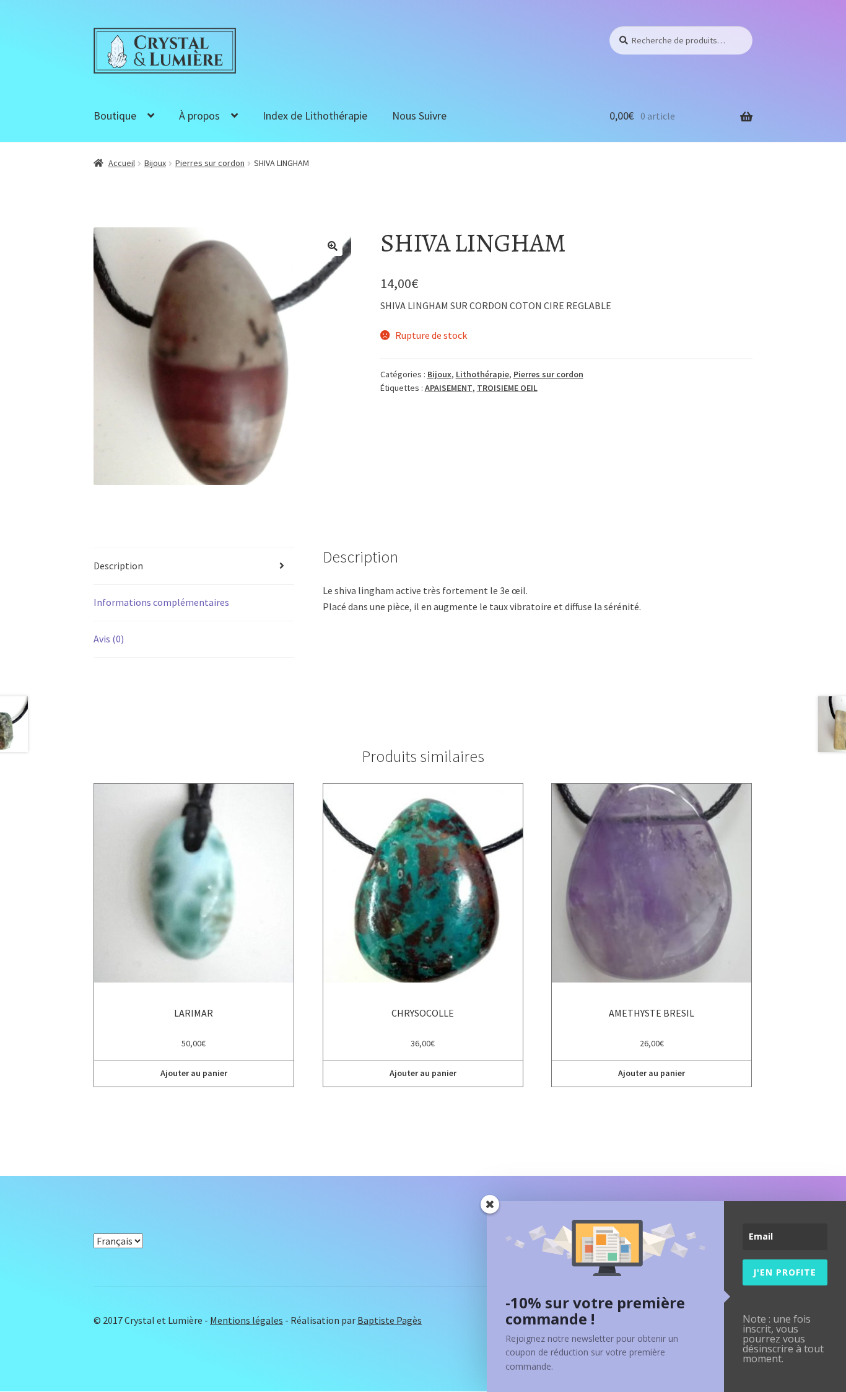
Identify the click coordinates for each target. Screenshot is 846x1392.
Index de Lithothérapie (315, 115)
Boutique (115, 115)
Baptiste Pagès (389, 1320)
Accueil (121, 163)
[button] (332, 246)
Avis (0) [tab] (109, 639)
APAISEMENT (449, 387)
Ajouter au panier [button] (193, 1073)
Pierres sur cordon (210, 163)
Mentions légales (246, 1320)
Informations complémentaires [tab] (161, 602)
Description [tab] (118, 565)
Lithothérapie (482, 374)
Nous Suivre (419, 115)
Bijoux (155, 163)
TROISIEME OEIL (507, 387)
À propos (199, 115)
